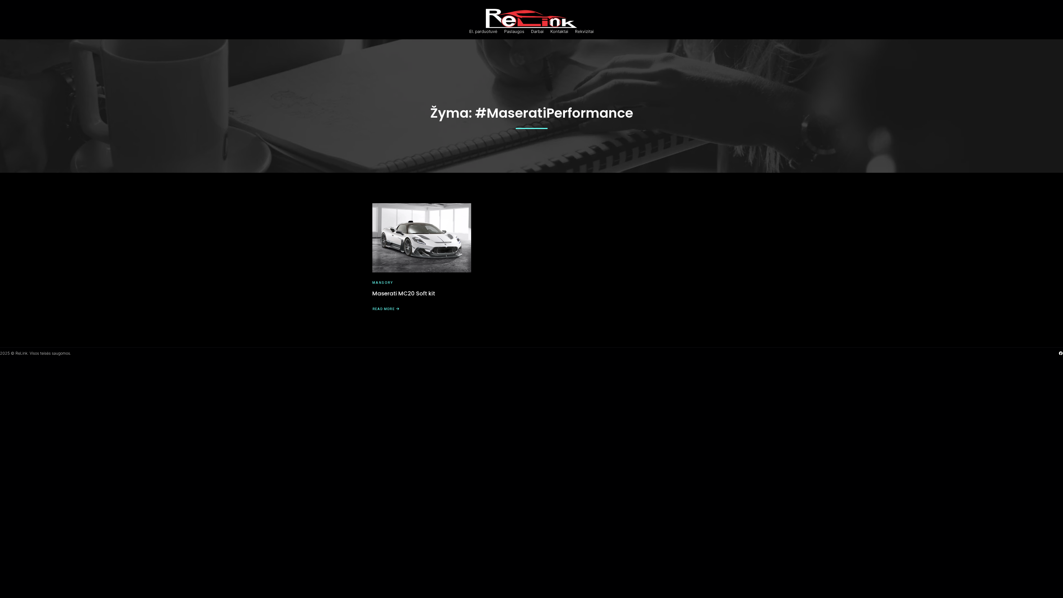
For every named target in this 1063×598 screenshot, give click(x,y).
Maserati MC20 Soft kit (403, 293)
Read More (383, 309)
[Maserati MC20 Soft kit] (421, 237)
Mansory (382, 282)
